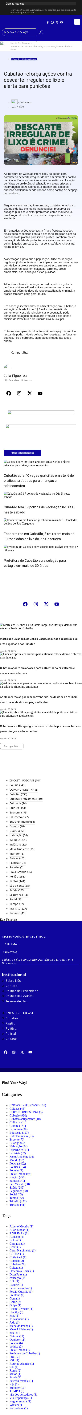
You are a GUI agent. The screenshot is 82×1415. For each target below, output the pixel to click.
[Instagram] (52, 22)
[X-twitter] (57, 22)
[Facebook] (8, 393)
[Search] (40, 32)
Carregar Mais (11, 746)
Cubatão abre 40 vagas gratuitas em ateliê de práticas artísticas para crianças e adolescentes (39, 480)
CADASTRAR (10, 952)
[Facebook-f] (48, 22)
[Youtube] (61, 22)
